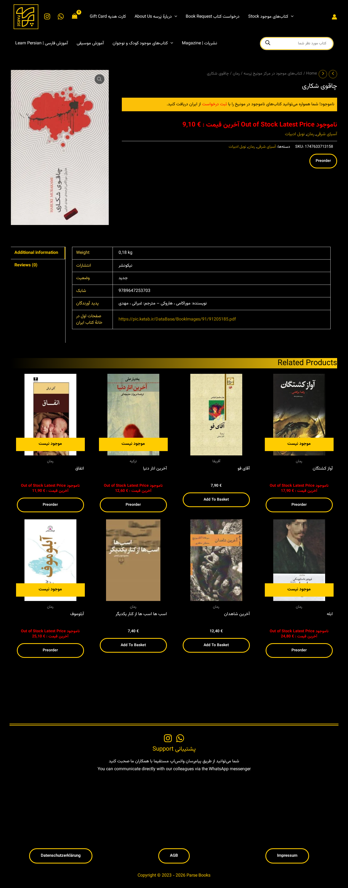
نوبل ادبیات (295, 134)
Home (311, 73)
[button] (174, 17)
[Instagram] (47, 16)
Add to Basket (216, 500)
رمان (236, 73)
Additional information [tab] (36, 252)
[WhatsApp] (60, 16)
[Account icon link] (334, 17)
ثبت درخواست (214, 104)
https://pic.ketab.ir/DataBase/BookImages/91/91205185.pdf (177, 319)
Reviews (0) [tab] (26, 265)
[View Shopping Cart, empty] (75, 16)
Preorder (323, 161)
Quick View (50, 450)
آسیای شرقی (326, 134)
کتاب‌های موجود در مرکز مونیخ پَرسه (273, 73)
